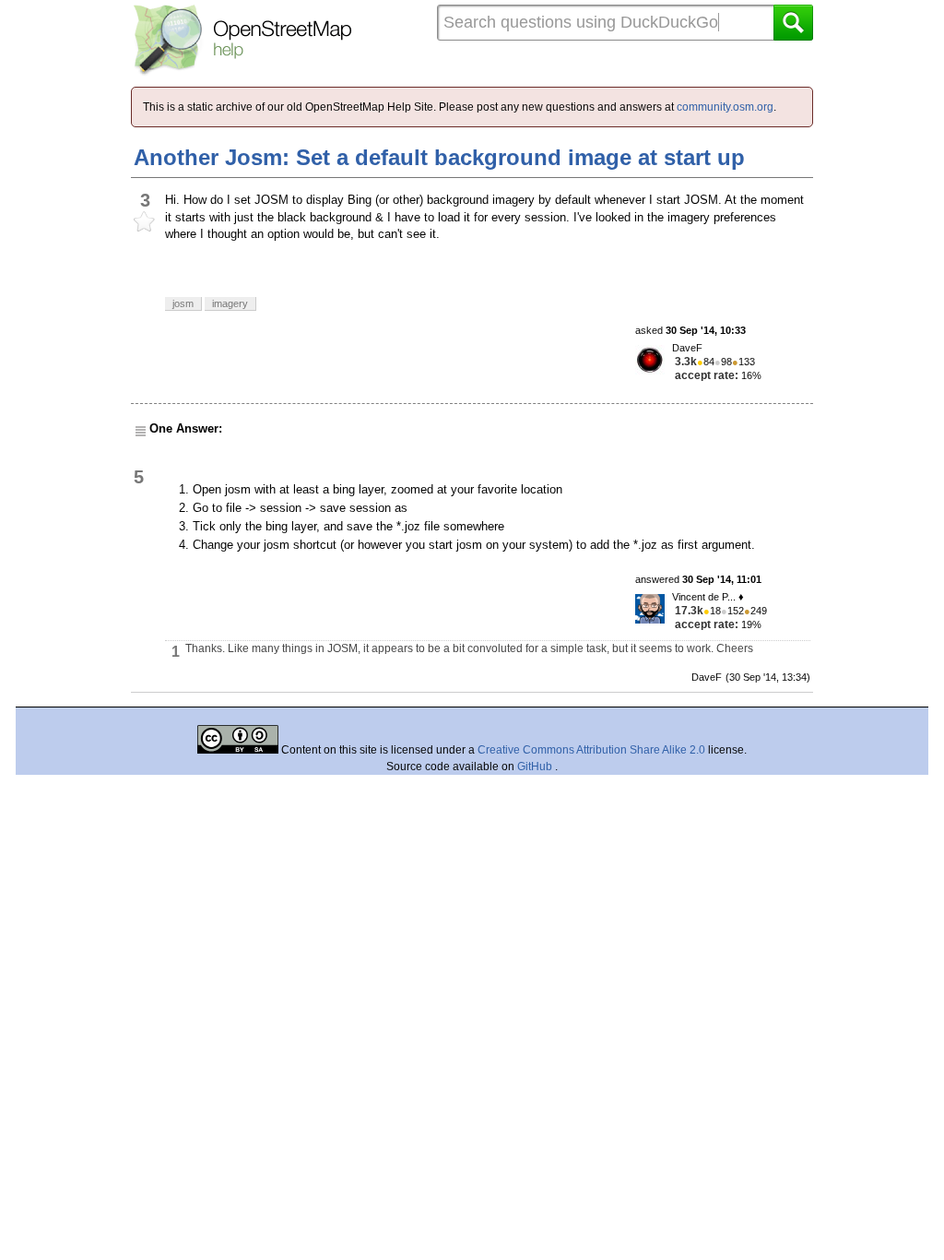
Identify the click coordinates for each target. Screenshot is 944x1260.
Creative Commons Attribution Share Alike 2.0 (591, 749)
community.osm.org (725, 107)
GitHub (536, 766)
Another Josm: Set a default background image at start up (439, 157)
